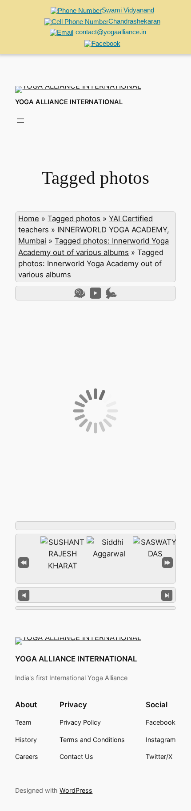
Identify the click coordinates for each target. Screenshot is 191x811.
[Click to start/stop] (96, 594)
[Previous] (23, 595)
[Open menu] (20, 120)
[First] (23, 561)
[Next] (166, 595)
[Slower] (79, 293)
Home (28, 218)
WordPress (76, 790)
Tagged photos (74, 218)
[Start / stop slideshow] (95, 293)
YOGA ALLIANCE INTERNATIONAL (69, 102)
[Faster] (111, 293)
